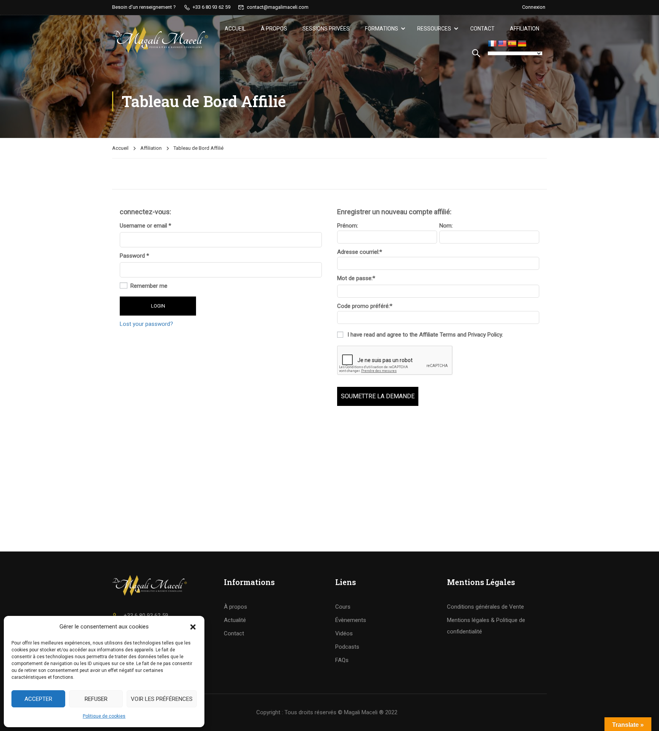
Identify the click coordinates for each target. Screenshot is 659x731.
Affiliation (524, 29)
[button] (193, 627)
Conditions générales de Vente (485, 606)
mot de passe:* (356, 278)
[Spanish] (512, 44)
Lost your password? (146, 324)
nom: (446, 226)
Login (158, 306)
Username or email (145, 226)
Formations (381, 29)
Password (134, 256)
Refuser (96, 699)
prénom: (347, 226)
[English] (502, 44)
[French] (492, 44)
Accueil (235, 29)
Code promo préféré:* (364, 306)
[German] (522, 44)
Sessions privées (326, 29)
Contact (482, 29)
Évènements (350, 620)
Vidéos (344, 633)
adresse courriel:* (359, 251)
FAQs (342, 660)
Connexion (533, 7)
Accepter (38, 699)
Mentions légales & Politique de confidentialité (486, 626)
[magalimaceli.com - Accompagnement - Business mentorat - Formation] (160, 40)
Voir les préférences (162, 699)
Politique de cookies (104, 716)
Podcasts (347, 646)
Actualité (235, 620)
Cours (342, 606)
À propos (274, 29)
